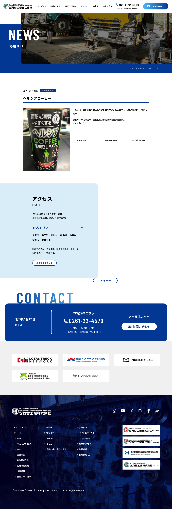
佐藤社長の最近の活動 (56, 449)
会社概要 (86, 438)
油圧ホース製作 (24, 476)
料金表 (95, 6)
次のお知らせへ (138, 140)
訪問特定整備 (55, 6)
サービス (41, 6)
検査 (19, 449)
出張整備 (21, 471)
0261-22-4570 (129, 5)
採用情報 (83, 454)
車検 (19, 438)
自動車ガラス (23, 460)
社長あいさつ (88, 432)
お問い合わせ (85, 443)
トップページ (20, 427)
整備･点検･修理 (24, 443)
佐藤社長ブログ (48, 90)
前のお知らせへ (84, 140)
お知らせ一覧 (111, 140)
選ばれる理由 (70, 6)
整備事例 (50, 432)
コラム (49, 443)
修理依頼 (83, 449)
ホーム (128, 68)
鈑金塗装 (21, 454)
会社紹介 (106, 6)
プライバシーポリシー (22, 490)
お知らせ (84, 6)
